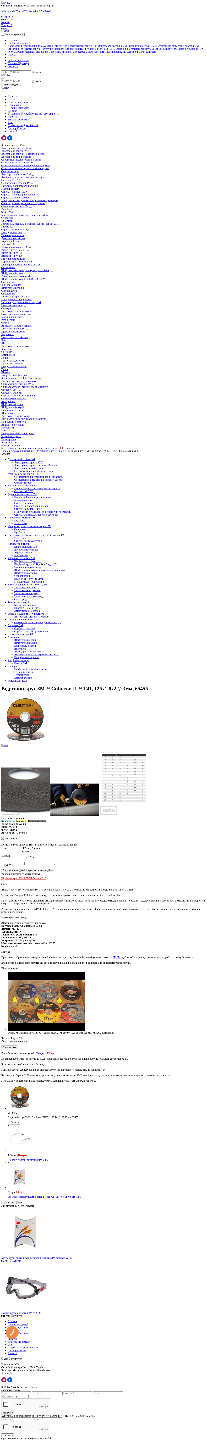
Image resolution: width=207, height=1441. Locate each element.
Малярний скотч (10, 188)
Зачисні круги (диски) (13, 258)
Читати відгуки (9, 829)
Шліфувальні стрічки (13, 287)
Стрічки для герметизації (15, 229)
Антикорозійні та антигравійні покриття (23, 418)
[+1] (55, 864)
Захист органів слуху (12, 328)
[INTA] (5, 2)
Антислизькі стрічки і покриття (18, 381)
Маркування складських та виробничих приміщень (29, 200)
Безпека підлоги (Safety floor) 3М (19, 378)
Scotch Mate (7, 212)
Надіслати (8, 1413)
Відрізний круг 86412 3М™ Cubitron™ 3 (23, 878)
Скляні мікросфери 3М (77, 51)
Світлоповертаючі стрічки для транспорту (24, 386)
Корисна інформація (19, 119)
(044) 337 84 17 (9, 16)
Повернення (14, 105)
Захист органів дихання (14, 314)
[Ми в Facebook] (9, 139)
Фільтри (5, 322)
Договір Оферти (17, 128)
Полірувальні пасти (12, 410)
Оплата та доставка (18, 60)
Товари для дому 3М (165, 48)
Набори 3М (7, 427)
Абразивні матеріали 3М (100, 48)
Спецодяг (6, 352)
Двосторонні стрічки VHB (16, 151)
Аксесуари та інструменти (15, 416)
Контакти (13, 66)
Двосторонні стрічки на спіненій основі (23, 153)
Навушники (7, 334)
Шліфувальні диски (12, 404)
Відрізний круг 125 (11, 252)
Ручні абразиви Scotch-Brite (16, 276)
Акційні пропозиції (115, 51)
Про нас (12, 57)
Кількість (7, 1396)
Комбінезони (8, 354)
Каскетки (6, 349)
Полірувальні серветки (14, 421)
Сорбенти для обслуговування (18, 395)
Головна (12, 40)
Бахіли (5, 357)
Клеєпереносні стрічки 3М (82, 46)
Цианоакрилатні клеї (12, 235)
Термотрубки (8, 439)
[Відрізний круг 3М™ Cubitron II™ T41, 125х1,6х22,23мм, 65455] (103, 744)
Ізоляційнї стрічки (11, 436)
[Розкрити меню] (2, 35)
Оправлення (8, 267)
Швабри (5, 372)
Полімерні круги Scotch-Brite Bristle (20, 264)
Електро (131, 51)
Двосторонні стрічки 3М (21, 46)
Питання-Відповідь (18, 63)
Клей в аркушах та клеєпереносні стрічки (24, 177)
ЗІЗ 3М (116, 957)
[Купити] (15, 1260)
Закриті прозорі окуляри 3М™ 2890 (21, 1313)
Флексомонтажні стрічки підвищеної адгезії (25, 165)
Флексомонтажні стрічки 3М (51, 46)
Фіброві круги (9, 290)
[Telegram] (7, 11)
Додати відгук (9, 1047)
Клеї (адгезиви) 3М (75, 48)
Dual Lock (6, 209)
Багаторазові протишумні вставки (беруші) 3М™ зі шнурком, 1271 (44, 1196)
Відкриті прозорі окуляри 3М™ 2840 (28, 1159)
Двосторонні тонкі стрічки (16, 156)
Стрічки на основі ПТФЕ (15, 197)
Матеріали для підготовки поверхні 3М (177, 46)
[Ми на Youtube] (3, 139)
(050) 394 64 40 (42, 11)
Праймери (7, 220)
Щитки (5, 343)
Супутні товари (10, 171)
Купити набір (9, 1202)
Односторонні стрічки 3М (112, 46)
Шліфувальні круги (12, 273)
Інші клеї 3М (8, 244)
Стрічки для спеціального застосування (23, 203)
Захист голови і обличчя (14, 337)
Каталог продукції (14, 34)
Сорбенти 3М (56, 51)
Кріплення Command (12, 363)
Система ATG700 (10, 180)
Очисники (7, 218)
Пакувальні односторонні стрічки (19, 185)
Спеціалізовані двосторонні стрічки (21, 159)
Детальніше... (8, 1373)
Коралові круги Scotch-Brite (16, 261)
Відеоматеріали (9, 826)
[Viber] (17, 11)
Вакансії (12, 131)
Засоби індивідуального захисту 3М (134, 48)
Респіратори (8, 319)
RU (7, 31)
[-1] (23, 864)
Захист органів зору (12, 305)
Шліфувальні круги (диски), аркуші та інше (25, 270)
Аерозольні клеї (10, 241)
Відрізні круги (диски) (13, 250)
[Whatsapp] (28, 11)
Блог (10, 122)
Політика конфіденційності (23, 125)
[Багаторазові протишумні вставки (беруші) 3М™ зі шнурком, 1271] (25, 1255)
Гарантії (12, 116)
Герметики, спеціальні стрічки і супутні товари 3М (36, 48)
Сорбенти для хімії (11, 392)
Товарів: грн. (6, 25)
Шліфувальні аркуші (12, 407)
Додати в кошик (11, 870)
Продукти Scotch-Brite (13, 366)
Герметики (7, 226)
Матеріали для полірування (16, 299)
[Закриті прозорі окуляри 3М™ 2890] (25, 1310)
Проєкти (12, 54)
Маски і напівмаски (12, 317)
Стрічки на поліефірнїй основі (18, 194)
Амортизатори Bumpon (14, 375)
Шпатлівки (7, 413)
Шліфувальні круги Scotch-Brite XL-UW (23, 279)
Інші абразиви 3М (11, 285)
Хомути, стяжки (10, 442)
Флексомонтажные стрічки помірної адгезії (25, 168)
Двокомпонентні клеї (13, 238)
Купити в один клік (37, 870)
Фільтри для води (146, 51)
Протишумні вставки (13, 331)
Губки (4, 369)
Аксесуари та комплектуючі (16, 311)
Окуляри (6, 308)
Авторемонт (97, 51)
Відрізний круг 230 (11, 255)
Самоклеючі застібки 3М (141, 46)
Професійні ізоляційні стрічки (17, 433)
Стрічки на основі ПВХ (14, 191)
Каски (4, 340)
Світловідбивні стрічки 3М (33, 51)
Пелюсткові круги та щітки (16, 296)
